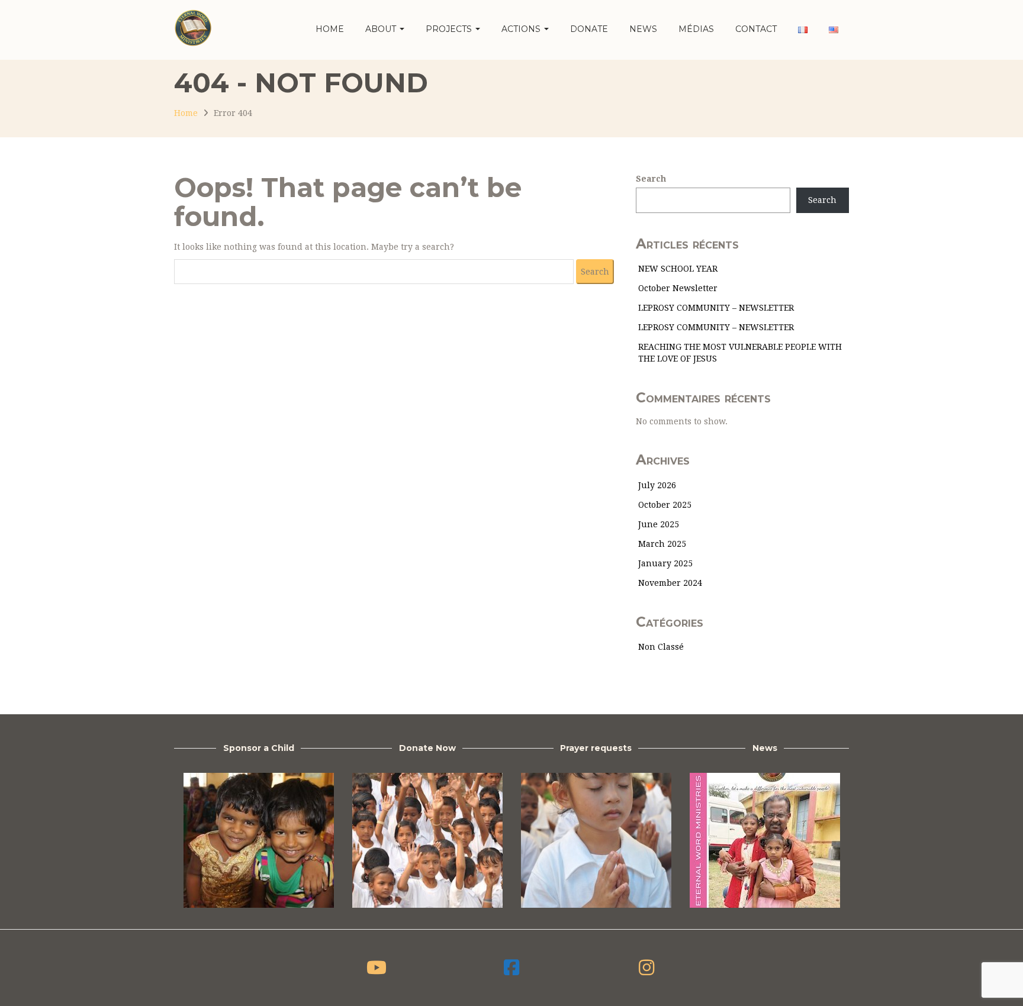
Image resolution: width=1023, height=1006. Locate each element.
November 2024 (670, 583)
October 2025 (664, 505)
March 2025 (662, 544)
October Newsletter (678, 288)
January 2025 (665, 563)
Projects (450, 29)
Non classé (661, 647)
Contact (756, 29)
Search (651, 178)
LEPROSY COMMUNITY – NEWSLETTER (716, 307)
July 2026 (657, 485)
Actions (522, 29)
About (381, 29)
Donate (589, 29)
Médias (696, 29)
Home (330, 29)
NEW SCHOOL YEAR (678, 268)
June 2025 (658, 524)
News (643, 29)
